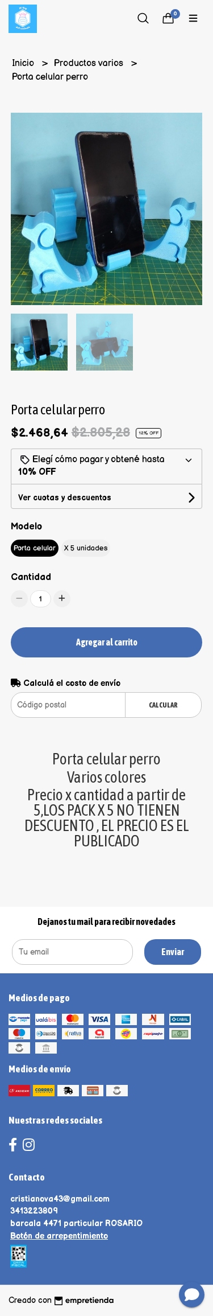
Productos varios (90, 63)
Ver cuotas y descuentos (64, 498)
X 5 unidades (85, 548)
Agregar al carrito (106, 642)
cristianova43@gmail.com (60, 1199)
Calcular (163, 705)
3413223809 (34, 1211)
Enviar (172, 952)
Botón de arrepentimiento (59, 1236)
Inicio (24, 63)
